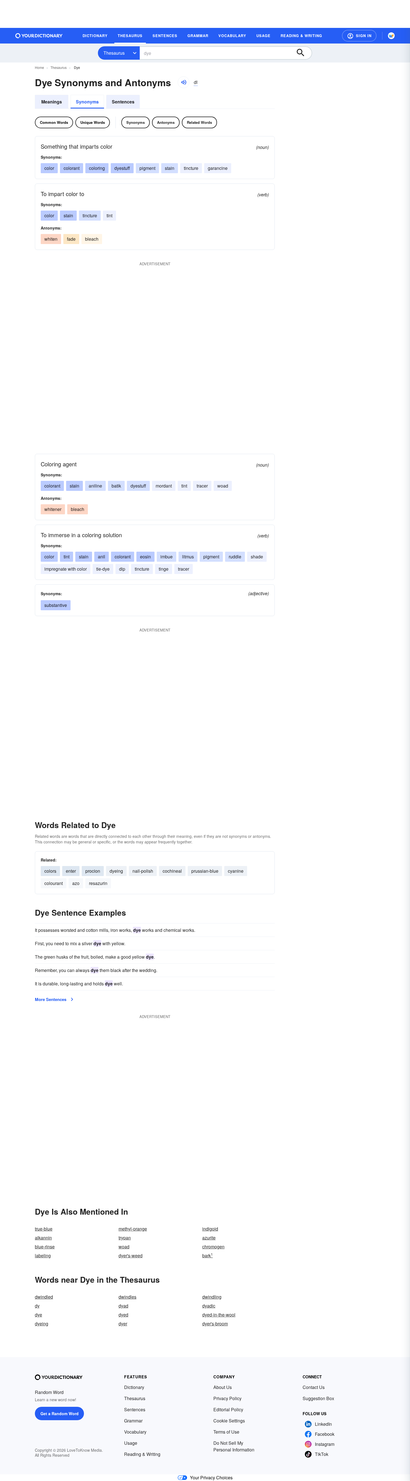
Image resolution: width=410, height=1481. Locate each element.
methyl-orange (133, 1229)
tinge (163, 569)
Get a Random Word (59, 1413)
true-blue (43, 1229)
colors (50, 871)
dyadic (208, 1305)
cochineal (172, 871)
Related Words (199, 122)
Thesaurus (114, 53)
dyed (123, 1314)
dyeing (116, 871)
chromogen (213, 1246)
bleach (91, 239)
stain (169, 168)
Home (39, 67)
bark (207, 1255)
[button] (359, 36)
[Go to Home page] (39, 35)
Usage (130, 1443)
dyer (123, 1323)
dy (37, 1305)
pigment (147, 168)
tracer (202, 486)
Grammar (133, 1420)
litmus (188, 556)
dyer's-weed (131, 1255)
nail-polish (142, 871)
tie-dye (103, 569)
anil (101, 556)
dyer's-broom (215, 1323)
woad (124, 1246)
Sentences (123, 101)
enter (71, 871)
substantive (55, 605)
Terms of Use (226, 1432)
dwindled (44, 1297)
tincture (191, 168)
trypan (125, 1237)
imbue (166, 556)
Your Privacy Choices (211, 1477)
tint (109, 215)
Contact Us (314, 1387)
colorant (71, 168)
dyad (123, 1305)
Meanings (51, 101)
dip (122, 569)
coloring (97, 168)
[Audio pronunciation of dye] (183, 82)
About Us (222, 1387)
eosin (145, 556)
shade (257, 556)
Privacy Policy (227, 1398)
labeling (43, 1255)
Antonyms (166, 122)
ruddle (235, 556)
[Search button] (303, 53)
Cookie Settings (229, 1420)
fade (71, 239)
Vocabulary (135, 1432)
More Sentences (50, 999)
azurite (209, 1237)
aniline (95, 486)
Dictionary (134, 1387)
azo (75, 883)
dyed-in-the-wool (218, 1314)
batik (116, 486)
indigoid (210, 1229)
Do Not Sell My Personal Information (233, 1446)
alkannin (43, 1237)
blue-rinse (45, 1246)
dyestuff (122, 168)
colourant (53, 883)
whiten (50, 239)
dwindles (127, 1297)
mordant (164, 486)
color (49, 168)
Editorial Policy (228, 1409)
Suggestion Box (318, 1398)
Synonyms (87, 101)
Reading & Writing (142, 1454)
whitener (52, 509)
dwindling (211, 1297)
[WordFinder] (391, 35)
